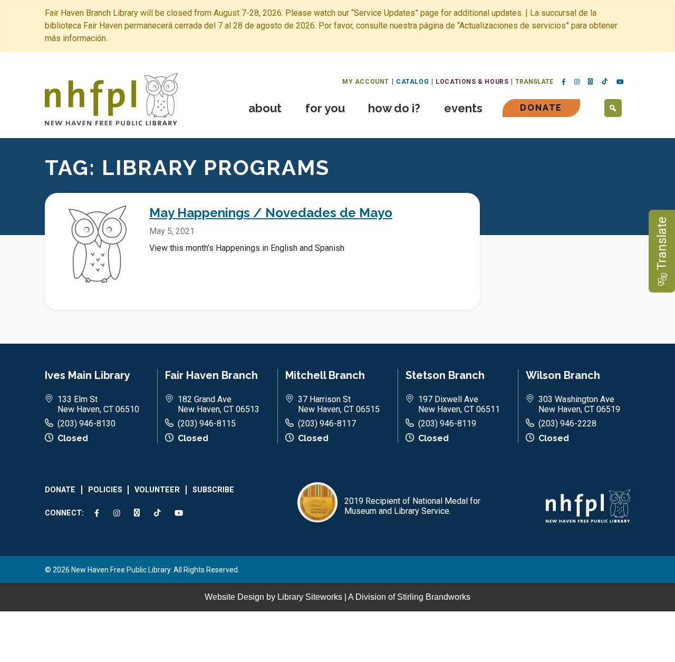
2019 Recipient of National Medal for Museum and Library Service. (412, 506)
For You (325, 108)
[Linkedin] (590, 81)
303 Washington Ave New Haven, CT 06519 (579, 404)
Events (463, 108)
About (265, 108)
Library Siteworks (309, 596)
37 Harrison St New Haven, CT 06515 (339, 404)
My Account (365, 81)
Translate (534, 82)
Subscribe (213, 489)
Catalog (412, 81)
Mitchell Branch (325, 375)
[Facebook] (564, 82)
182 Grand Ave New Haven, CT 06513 (218, 404)
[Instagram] (577, 82)
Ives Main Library (87, 375)
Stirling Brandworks (433, 596)
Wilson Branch (563, 375)
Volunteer (157, 489)
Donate (541, 108)
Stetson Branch (445, 375)
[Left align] (111, 98)
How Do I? (394, 108)
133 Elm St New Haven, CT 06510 (98, 404)
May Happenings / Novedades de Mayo (270, 212)
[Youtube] (620, 82)
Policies (105, 489)
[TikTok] (605, 81)
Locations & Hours (472, 81)
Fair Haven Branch (211, 375)
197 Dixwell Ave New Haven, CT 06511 (459, 404)
